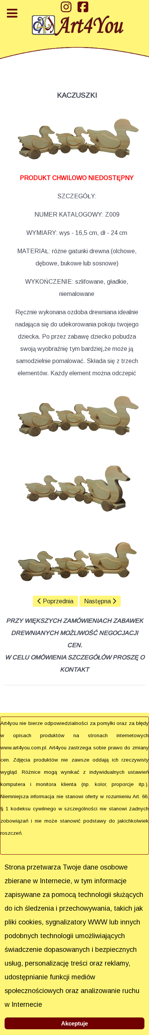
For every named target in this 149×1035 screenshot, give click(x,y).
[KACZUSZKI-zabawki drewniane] (77, 140)
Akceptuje (74, 1023)
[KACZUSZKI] (77, 417)
